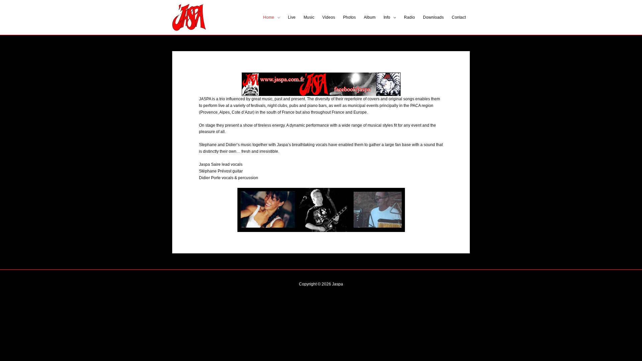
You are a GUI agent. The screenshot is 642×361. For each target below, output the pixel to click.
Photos (349, 17)
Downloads (433, 17)
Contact (459, 17)
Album (370, 17)
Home (268, 17)
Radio (409, 17)
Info (387, 17)
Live (292, 17)
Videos (328, 17)
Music (309, 17)
